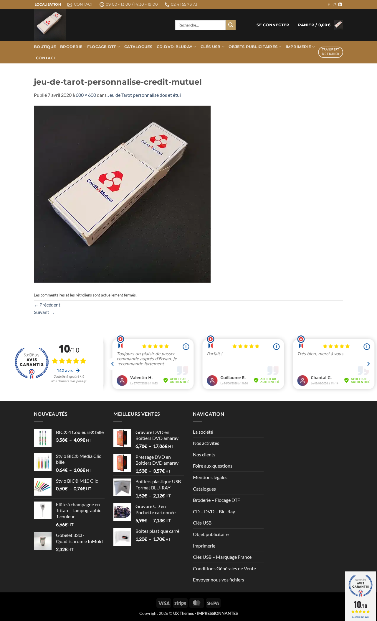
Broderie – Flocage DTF (88, 47)
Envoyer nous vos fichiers (218, 579)
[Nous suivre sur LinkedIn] (340, 5)
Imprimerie (298, 47)
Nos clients (204, 454)
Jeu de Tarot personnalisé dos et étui (144, 95)
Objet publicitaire (211, 534)
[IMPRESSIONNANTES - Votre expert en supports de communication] (100, 25)
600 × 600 (86, 95)
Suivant (44, 312)
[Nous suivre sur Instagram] (334, 5)
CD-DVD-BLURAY (174, 47)
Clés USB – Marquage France (222, 557)
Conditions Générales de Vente (224, 568)
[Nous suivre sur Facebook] (329, 5)
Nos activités (206, 443)
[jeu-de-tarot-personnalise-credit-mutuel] (122, 193)
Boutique (45, 47)
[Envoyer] (231, 25)
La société (203, 432)
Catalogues (138, 47)
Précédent (47, 304)
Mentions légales (210, 477)
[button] (273, 25)
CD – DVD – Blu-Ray (214, 511)
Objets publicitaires (253, 47)
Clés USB (211, 47)
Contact (46, 58)
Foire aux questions (212, 465)
